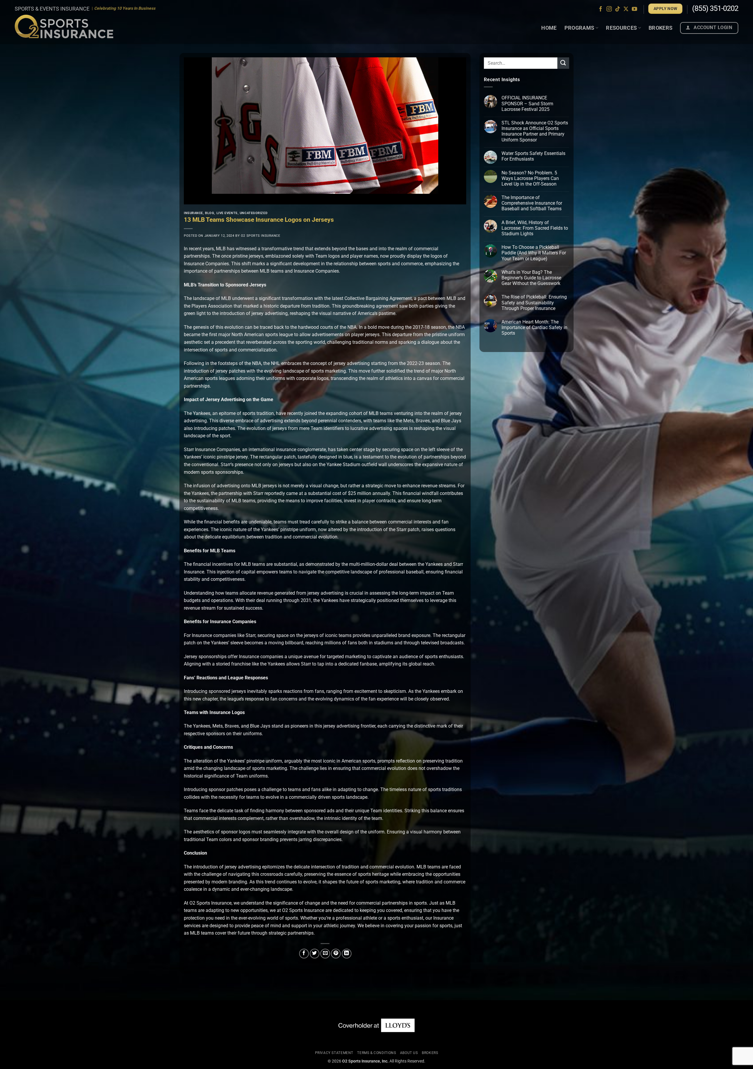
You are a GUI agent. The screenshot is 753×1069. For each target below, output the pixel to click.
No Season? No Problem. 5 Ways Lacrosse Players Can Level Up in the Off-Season (530, 178)
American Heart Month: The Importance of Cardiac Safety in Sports (534, 327)
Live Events (227, 213)
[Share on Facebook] (304, 953)
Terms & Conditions (376, 1053)
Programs (579, 28)
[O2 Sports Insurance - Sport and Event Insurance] (64, 26)
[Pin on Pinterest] (336, 953)
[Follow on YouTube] (634, 9)
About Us (409, 1053)
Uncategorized (253, 213)
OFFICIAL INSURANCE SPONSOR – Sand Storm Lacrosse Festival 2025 (527, 103)
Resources (621, 28)
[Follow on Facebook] (600, 9)
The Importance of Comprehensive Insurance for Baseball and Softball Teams (532, 203)
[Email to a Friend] (325, 953)
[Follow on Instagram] (609, 9)
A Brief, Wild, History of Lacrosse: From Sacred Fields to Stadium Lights (535, 228)
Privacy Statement (334, 1053)
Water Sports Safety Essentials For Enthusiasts (533, 156)
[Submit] (563, 63)
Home (549, 28)
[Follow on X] (626, 9)
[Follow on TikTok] (617, 9)
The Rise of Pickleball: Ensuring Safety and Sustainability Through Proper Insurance (534, 302)
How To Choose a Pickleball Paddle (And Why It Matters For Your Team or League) (534, 252)
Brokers (661, 28)
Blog (209, 213)
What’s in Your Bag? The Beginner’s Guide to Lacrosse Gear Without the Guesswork (531, 277)
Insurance (193, 213)
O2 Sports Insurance (260, 236)
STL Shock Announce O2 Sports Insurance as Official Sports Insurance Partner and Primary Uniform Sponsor (535, 131)
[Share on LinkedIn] (346, 953)
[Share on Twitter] (314, 953)
